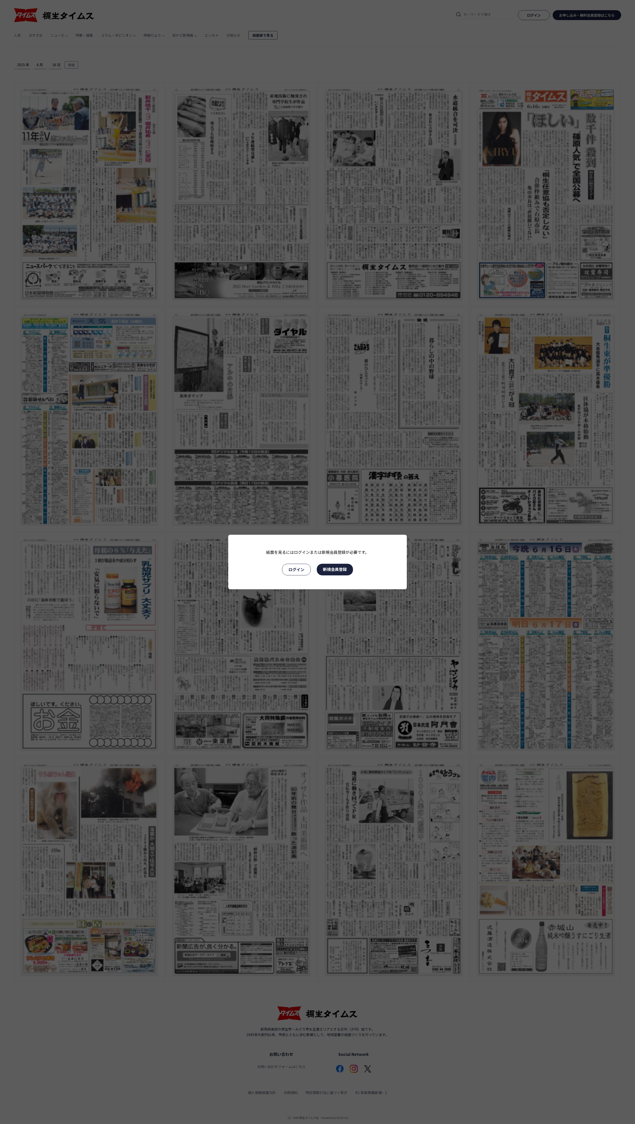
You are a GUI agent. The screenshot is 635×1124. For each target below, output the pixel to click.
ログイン (296, 569)
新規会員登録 (335, 569)
